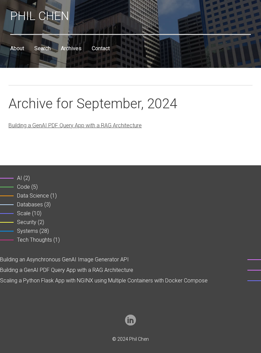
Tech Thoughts (34, 240)
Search (42, 48)
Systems (27, 231)
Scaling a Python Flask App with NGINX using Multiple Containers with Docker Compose (104, 280)
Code (23, 187)
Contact (101, 48)
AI (19, 178)
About (17, 48)
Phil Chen (39, 16)
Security (26, 222)
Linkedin (130, 320)
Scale (24, 213)
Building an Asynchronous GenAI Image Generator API (64, 259)
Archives (71, 48)
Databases (30, 204)
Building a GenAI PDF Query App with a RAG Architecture (75, 125)
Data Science (33, 195)
